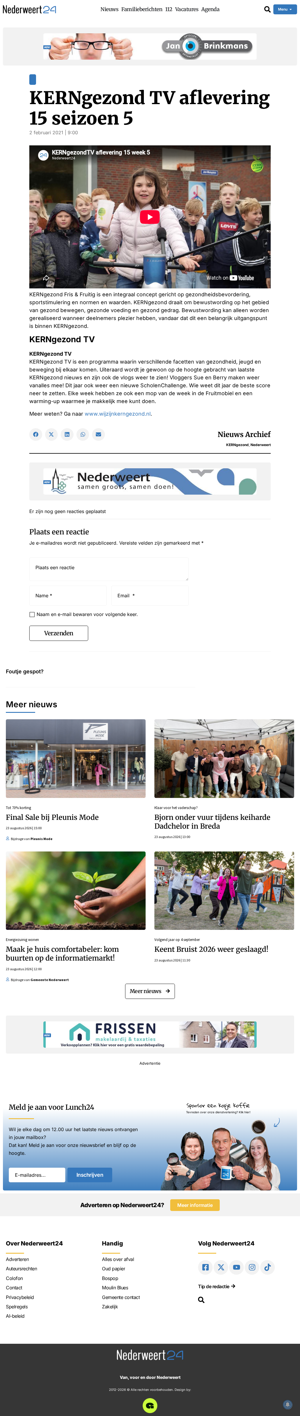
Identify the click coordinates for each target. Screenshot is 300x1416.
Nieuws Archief (244, 434)
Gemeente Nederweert (49, 980)
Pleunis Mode (41, 839)
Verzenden (58, 633)
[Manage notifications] (287, 1404)
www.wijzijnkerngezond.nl (118, 414)
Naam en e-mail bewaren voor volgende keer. (87, 614)
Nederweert (260, 445)
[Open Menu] (290, 9)
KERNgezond (237, 445)
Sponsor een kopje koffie (218, 1105)
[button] (35, 434)
